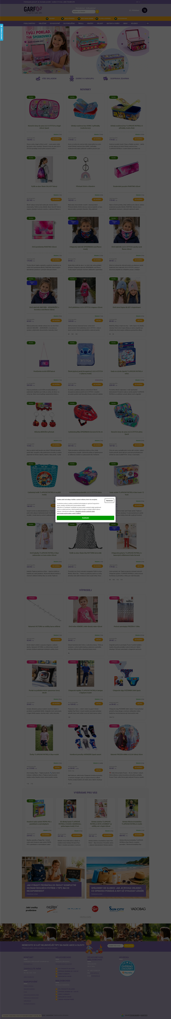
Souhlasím (85, 518)
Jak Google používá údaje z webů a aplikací (69, 513)
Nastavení (109, 501)
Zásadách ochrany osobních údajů (85, 511)
